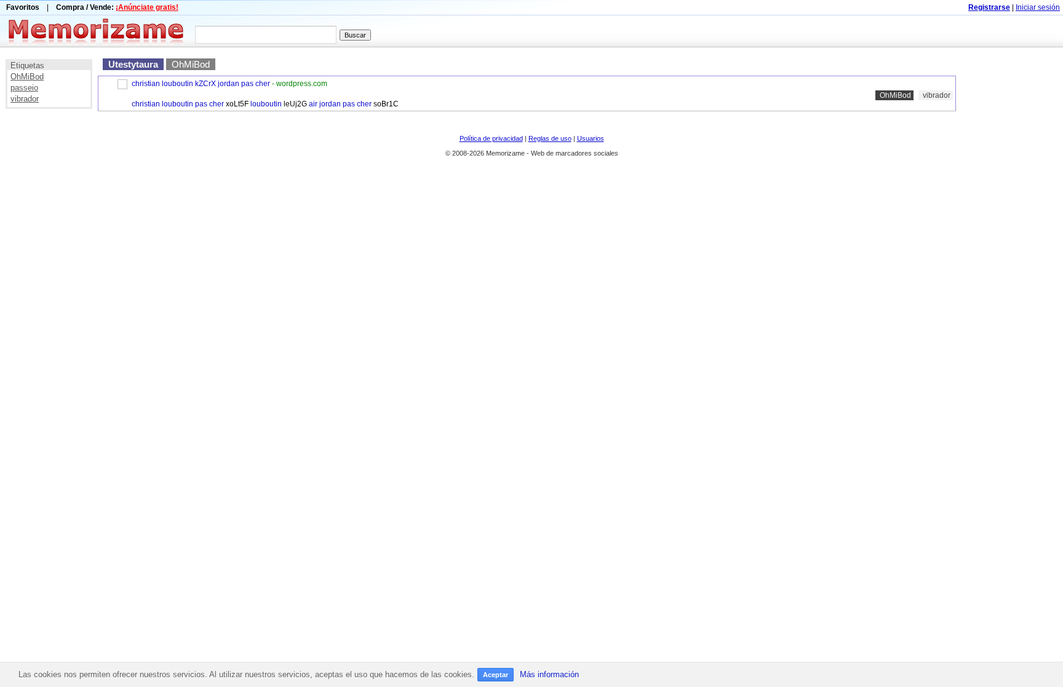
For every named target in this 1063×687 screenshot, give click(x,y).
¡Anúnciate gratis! (147, 7)
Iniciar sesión (1038, 7)
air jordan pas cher (340, 104)
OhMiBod (27, 76)
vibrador (24, 98)
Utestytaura (133, 64)
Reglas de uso (549, 138)
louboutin (266, 104)
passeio (24, 87)
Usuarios (590, 138)
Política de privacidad (491, 138)
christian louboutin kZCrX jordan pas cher (201, 83)
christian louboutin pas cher (178, 104)
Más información (549, 674)
